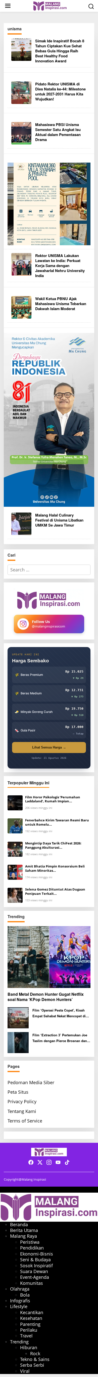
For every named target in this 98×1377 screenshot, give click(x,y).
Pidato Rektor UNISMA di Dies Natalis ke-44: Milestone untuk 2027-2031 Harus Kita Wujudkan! (60, 91)
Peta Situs (18, 1092)
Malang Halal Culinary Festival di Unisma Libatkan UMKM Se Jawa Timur (59, 520)
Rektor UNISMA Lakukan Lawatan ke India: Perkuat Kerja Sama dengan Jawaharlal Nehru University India (60, 265)
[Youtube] (58, 1162)
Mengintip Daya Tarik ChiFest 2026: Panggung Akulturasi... (53, 845)
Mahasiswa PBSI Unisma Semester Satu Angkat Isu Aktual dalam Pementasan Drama (58, 132)
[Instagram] (49, 1162)
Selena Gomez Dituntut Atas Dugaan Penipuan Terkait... (55, 891)
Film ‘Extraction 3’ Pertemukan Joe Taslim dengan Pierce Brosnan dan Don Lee (59, 1038)
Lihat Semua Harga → (49, 747)
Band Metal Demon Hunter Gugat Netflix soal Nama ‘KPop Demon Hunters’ (46, 997)
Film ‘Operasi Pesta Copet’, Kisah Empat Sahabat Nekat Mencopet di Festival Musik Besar (59, 1013)
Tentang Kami (22, 1111)
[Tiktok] (67, 1162)
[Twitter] (40, 1162)
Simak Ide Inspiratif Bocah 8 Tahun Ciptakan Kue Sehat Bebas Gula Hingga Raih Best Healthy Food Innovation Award (59, 51)
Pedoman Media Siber (31, 1082)
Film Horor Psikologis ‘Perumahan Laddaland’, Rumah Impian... (52, 799)
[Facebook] (31, 1162)
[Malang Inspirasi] (50, 6)
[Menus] (8, 6)
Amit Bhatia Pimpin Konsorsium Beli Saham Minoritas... (55, 868)
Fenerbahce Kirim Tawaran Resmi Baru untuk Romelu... (57, 822)
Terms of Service (25, 1121)
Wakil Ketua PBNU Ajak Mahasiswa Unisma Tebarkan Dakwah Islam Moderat (60, 303)
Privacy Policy (22, 1101)
